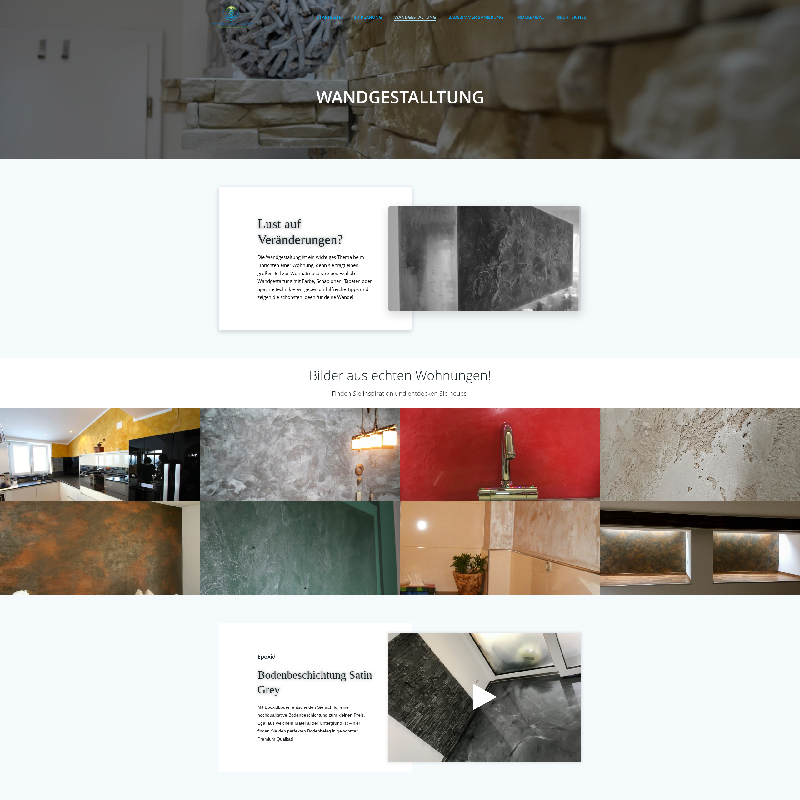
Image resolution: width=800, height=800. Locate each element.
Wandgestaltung (415, 17)
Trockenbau (530, 17)
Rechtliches (571, 17)
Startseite (329, 17)
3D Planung (368, 17)
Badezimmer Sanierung (475, 17)
